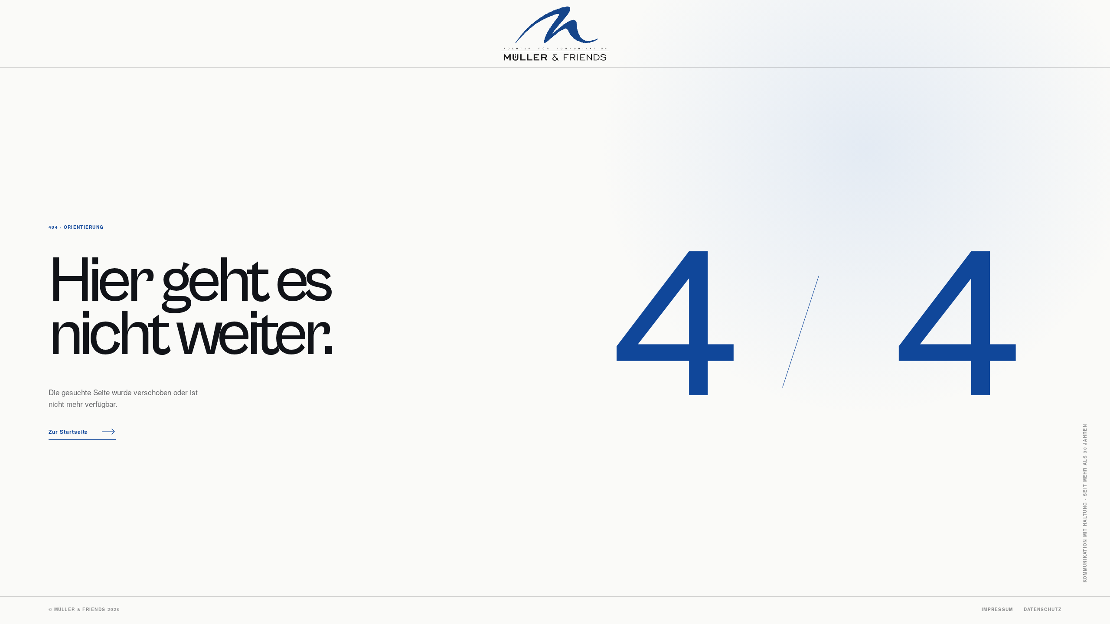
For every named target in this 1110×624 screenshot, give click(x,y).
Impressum (997, 609)
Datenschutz (1042, 609)
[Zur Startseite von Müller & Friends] (555, 33)
